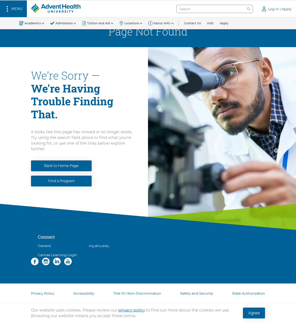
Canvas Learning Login (57, 255)
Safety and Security (196, 293)
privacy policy (131, 310)
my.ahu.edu (99, 246)
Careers (44, 246)
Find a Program (61, 181)
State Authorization (248, 293)
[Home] (56, 8)
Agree (254, 313)
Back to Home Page (61, 166)
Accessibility (83, 293)
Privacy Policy (42, 293)
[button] (13, 8)
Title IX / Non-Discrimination (137, 293)
